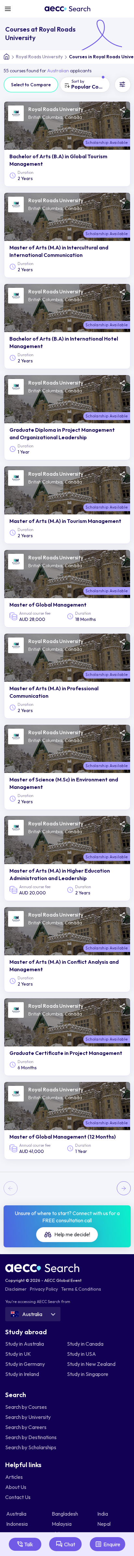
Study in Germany (25, 1364)
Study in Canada (85, 1343)
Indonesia (17, 1524)
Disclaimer (16, 1289)
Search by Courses (26, 1407)
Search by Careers (26, 1427)
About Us (15, 1487)
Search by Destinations (31, 1437)
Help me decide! (71, 1234)
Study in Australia (24, 1343)
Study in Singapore (87, 1374)
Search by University (28, 1417)
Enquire (111, 1544)
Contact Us (18, 1497)
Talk (28, 1544)
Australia (16, 1513)
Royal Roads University (39, 57)
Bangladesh (65, 1513)
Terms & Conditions (81, 1289)
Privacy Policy (44, 1289)
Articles (14, 1477)
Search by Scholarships (30, 1447)
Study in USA (81, 1354)
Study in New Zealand (91, 1364)
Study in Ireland (22, 1374)
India (103, 1513)
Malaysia (62, 1524)
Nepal (104, 1524)
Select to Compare (31, 85)
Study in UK (18, 1354)
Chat (69, 1544)
